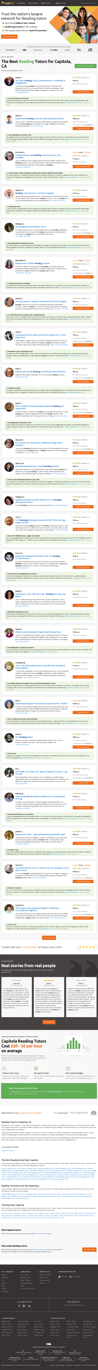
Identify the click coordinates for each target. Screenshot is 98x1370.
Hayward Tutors (44, 1213)
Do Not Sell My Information (89, 1365)
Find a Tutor (24, 1275)
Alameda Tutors (6, 1218)
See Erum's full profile (22, 568)
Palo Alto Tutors (33, 1215)
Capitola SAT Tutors (7, 1150)
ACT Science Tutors (54, 1194)
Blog (21, 1286)
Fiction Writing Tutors (85, 1196)
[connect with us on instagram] (24, 1306)
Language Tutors (23, 1324)
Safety (3, 1286)
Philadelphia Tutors (89, 1321)
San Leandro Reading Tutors (33, 1173)
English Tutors (5, 1335)
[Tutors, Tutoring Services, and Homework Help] (7, 3)
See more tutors (49, 938)
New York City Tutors (73, 1332)
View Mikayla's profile (83, 237)
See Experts (21, 3)
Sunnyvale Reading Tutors (20, 1171)
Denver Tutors (54, 1335)
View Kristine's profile (83, 166)
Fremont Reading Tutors (79, 1168)
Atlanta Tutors (54, 1321)
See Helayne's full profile (60, 505)
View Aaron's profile (83, 881)
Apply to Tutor (43, 1277)
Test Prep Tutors (39, 1332)
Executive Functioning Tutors (32, 1196)
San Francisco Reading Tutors (27, 1168)
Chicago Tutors (55, 1330)
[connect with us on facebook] (20, 1306)
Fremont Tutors (55, 1213)
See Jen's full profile (21, 713)
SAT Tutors (20, 1194)
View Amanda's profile (83, 677)
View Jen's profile (83, 712)
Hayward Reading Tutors (62, 1168)
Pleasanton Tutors (20, 1215)
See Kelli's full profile (21, 377)
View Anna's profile (83, 747)
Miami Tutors (71, 1330)
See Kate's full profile (60, 416)
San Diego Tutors (88, 1332)
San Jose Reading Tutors (9, 1168)
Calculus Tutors (6, 1324)
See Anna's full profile (22, 744)
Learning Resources (26, 1283)
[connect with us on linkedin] (28, 1306)
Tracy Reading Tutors (13, 1175)
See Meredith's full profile (23, 273)
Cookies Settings (59, 1365)
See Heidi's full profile (22, 92)
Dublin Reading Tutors (49, 1177)
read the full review (72, 102)
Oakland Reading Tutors (45, 1168)
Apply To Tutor (61, 3)
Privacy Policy (77, 1365)
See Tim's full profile (61, 530)
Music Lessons (22, 1330)
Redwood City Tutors (71, 1215)
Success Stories (33, 3)
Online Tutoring (25, 1280)
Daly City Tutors (44, 1215)
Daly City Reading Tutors (14, 1173)
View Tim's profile (83, 529)
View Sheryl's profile (83, 453)
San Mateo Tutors (89, 1213)
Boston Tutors (54, 1324)
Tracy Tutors (17, 1218)
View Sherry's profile (83, 473)
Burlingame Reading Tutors (65, 1177)
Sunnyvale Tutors (77, 1213)
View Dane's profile (83, 128)
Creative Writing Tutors (70, 1196)
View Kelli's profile (83, 381)
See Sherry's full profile (59, 474)
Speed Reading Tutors (8, 1194)
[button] (92, 125)
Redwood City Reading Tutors (52, 1173)
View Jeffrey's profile (83, 808)
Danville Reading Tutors (14, 1177)
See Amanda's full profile (31, 677)
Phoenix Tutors (87, 1324)
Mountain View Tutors (86, 1215)
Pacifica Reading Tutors (83, 1177)
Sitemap (52, 1365)
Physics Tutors (22, 1332)
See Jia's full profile (21, 783)
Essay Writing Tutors (22, 1198)
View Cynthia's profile (83, 918)
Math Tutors (21, 1327)
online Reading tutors (40, 1249)
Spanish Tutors (38, 1327)
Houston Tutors (71, 1324)
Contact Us (4, 1277)
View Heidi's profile (83, 92)
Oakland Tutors (32, 1213)
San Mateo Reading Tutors (38, 1171)
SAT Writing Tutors (68, 1194)
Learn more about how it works (73, 1305)
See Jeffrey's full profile (22, 808)
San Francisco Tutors (19, 1213)
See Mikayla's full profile (22, 236)
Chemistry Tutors (6, 1327)
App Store (64, 1276)
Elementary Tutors (7, 1332)
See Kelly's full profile (21, 606)
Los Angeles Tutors (73, 1327)
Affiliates (42, 1283)
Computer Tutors (6, 1330)
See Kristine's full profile (22, 167)
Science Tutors (38, 1324)
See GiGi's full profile (61, 345)
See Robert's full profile (58, 200)
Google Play (76, 1276)
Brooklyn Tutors (55, 1327)
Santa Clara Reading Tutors (56, 1171)
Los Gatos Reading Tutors (41, 1179)
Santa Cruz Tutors (28, 1218)
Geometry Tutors (23, 1321)
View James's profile (83, 308)
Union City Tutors (40, 1218)
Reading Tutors (17, 1196)
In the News (5, 1291)
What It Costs (45, 3)
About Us (4, 1275)
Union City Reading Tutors (48, 1175)
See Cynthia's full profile (57, 918)
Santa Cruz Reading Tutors (30, 1175)
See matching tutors (9, 36)
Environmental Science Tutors (52, 1196)
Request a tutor (25, 1277)
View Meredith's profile (83, 277)
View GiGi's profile (83, 345)
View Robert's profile (83, 200)
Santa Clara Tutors (7, 1215)
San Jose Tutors (6, 1213)
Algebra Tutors (6, 1321)
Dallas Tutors (54, 1332)
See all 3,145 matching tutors (86, 66)
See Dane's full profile (36, 126)
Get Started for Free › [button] (88, 3)
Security (3, 1288)
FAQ (2, 1280)
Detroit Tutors (71, 1321)
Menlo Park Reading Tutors (31, 1177)
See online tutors (89, 1249)
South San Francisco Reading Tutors (69, 1175)
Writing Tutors (42, 1194)
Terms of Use (69, 1365)
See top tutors (49, 1022)
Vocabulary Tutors (30, 1194)
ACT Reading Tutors (81, 1194)
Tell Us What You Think (27, 1288)
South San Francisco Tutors (56, 1218)
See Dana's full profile (22, 641)
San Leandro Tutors (57, 1215)
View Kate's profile (83, 416)
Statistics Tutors (39, 1330)
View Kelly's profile (83, 605)
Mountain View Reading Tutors (72, 1173)
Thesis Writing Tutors (8, 1198)
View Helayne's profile (83, 507)
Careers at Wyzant (45, 1275)
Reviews (4, 1283)
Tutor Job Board (44, 1280)
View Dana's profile (83, 641)
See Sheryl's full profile (31, 452)
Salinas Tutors (65, 1213)
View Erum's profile (83, 567)
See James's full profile (61, 309)
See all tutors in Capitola (43, 1233)
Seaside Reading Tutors (24, 1179)
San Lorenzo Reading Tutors (59, 1179)
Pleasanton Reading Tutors (75, 1171)
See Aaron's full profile (39, 878)
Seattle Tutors (87, 1330)
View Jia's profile (83, 783)
